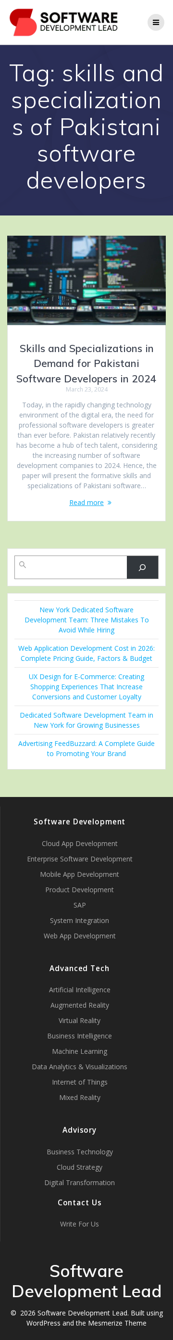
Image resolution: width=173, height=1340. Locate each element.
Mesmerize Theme (117, 1322)
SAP (80, 905)
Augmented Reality (79, 1005)
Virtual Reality (79, 1020)
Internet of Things (80, 1082)
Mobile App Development (79, 874)
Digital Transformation (79, 1182)
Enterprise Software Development (80, 858)
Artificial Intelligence (80, 989)
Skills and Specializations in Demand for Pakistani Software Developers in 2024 (86, 363)
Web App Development (80, 935)
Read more (86, 502)
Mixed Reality (79, 1097)
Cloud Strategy (79, 1167)
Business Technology (80, 1151)
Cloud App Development (80, 843)
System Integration (79, 920)
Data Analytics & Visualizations (79, 1066)
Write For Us (79, 1223)
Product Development (79, 889)
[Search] (142, 567)
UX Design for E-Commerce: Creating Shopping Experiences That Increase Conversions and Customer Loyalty (86, 686)
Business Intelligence (79, 1035)
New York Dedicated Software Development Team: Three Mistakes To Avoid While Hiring (87, 619)
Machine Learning (79, 1051)
